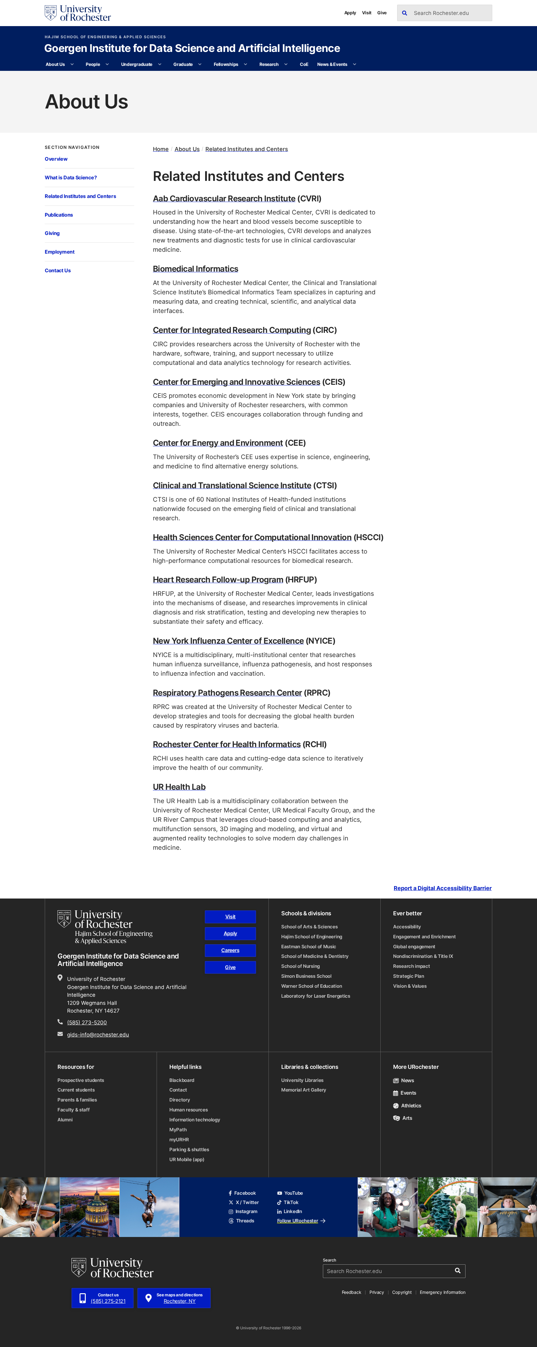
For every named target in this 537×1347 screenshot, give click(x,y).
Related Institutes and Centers (80, 196)
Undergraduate (136, 64)
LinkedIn (293, 1211)
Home (161, 149)
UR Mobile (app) (186, 1159)
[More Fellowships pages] (245, 64)
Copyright (402, 1292)
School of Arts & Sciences (309, 926)
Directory (179, 1099)
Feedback (351, 1292)
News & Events (332, 64)
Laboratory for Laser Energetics (315, 996)
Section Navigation (72, 147)
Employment (60, 251)
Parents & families (77, 1099)
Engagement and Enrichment (424, 936)
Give (382, 13)
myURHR (179, 1139)
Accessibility (407, 926)
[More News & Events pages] (354, 64)
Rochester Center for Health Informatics (227, 744)
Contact (178, 1090)
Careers (230, 950)
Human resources (188, 1109)
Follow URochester (297, 1220)
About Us (55, 64)
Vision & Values (410, 986)
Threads (245, 1220)
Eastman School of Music (308, 946)
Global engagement (414, 946)
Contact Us (58, 270)
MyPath (177, 1129)
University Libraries (302, 1080)
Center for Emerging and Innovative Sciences (236, 381)
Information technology (194, 1119)
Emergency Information (442, 1292)
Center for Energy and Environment (218, 442)
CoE (304, 64)
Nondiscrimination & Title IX (423, 956)
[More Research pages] (286, 64)
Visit (366, 13)
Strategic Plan (408, 976)
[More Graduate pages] (200, 64)
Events (408, 1092)
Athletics (411, 1105)
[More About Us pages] (72, 64)
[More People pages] (107, 64)
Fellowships (226, 64)
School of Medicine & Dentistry (315, 956)
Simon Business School (306, 976)
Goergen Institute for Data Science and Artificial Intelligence (192, 48)
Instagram (246, 1211)
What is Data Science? (71, 177)
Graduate (183, 64)
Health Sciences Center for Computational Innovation (252, 537)
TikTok (291, 1202)
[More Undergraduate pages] (159, 64)
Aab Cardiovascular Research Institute (224, 198)
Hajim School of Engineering (311, 936)
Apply (350, 13)
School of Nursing (300, 966)
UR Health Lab (179, 786)
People (93, 64)
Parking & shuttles (189, 1149)
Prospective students (80, 1080)
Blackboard (181, 1080)
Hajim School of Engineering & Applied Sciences (105, 36)
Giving (52, 233)
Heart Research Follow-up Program (218, 579)
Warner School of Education (311, 986)
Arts (407, 1118)
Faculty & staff (73, 1109)
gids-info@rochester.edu (98, 1034)
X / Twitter (247, 1202)
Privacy (376, 1292)
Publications (59, 214)
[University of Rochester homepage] (78, 13)
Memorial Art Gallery (303, 1090)
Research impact (411, 966)
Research (269, 64)
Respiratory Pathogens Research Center (227, 692)
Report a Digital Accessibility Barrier (443, 888)
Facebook (245, 1193)
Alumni (64, 1119)
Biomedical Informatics (195, 268)
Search (329, 1260)
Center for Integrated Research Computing (232, 329)
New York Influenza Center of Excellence (228, 640)
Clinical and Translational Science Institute (232, 485)
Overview (56, 158)
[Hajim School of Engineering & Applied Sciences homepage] (105, 927)
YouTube (293, 1193)
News (407, 1080)
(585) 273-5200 (87, 1022)
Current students (75, 1090)
